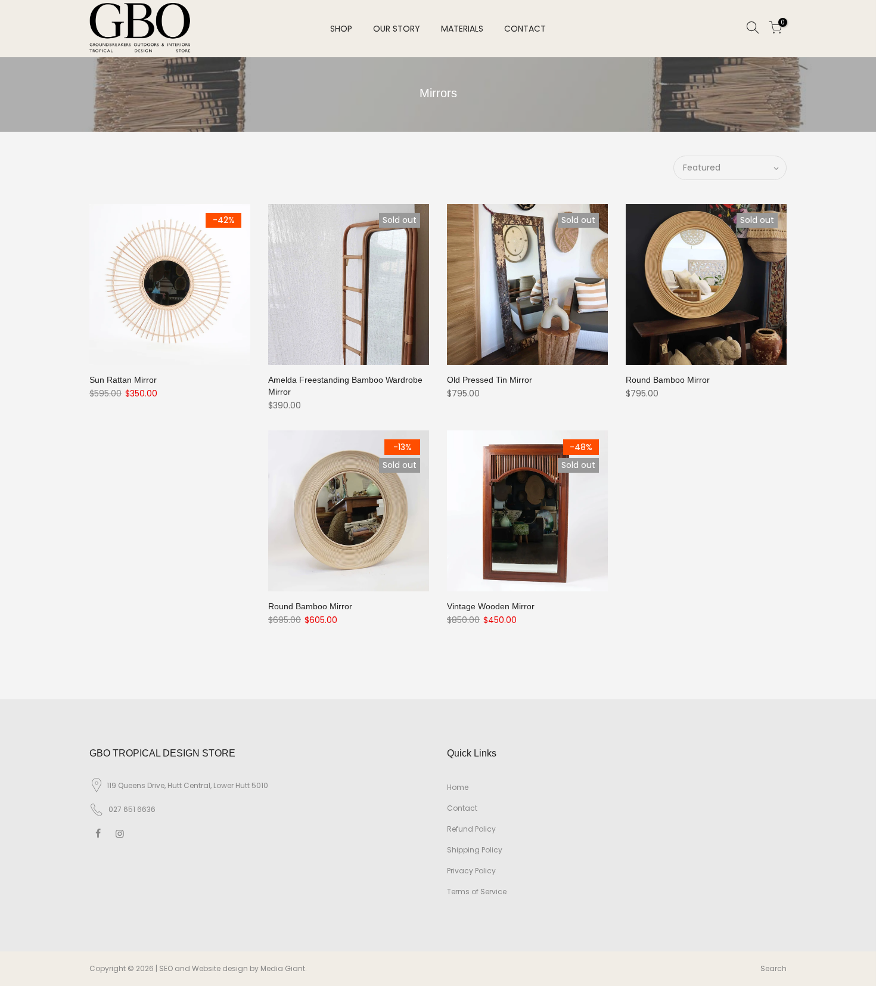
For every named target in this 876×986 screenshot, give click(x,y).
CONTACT (525, 29)
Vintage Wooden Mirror (491, 606)
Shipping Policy (474, 850)
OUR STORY (396, 29)
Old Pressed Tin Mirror (489, 380)
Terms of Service (477, 891)
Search (773, 968)
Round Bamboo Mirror (668, 380)
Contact (462, 808)
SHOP (341, 29)
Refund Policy (471, 829)
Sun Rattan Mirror (123, 380)
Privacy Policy (471, 871)
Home (457, 787)
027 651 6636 (132, 809)
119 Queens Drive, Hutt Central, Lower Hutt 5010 (187, 785)
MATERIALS (462, 29)
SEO (166, 968)
